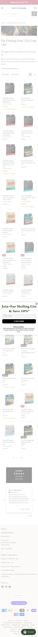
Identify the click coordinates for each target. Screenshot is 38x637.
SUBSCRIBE (19, 321)
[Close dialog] (36, 304)
